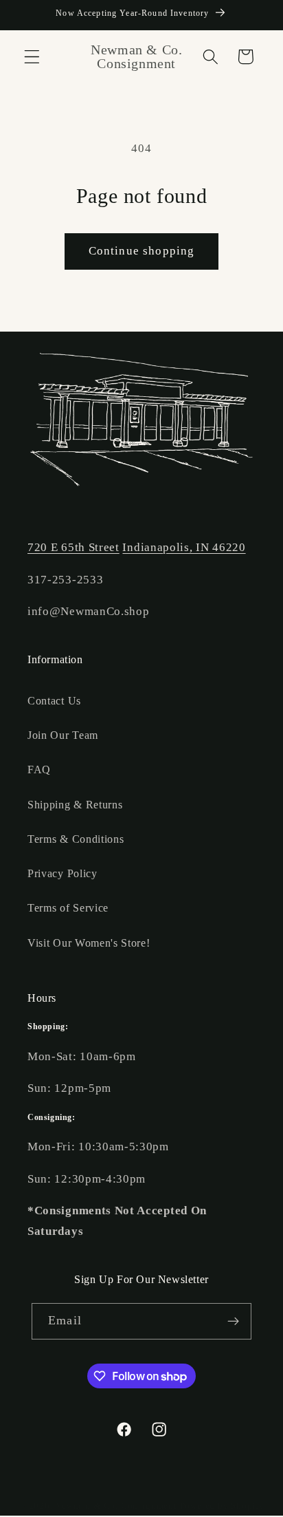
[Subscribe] (233, 1321)
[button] (31, 56)
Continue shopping (142, 250)
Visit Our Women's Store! (88, 943)
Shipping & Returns (74, 804)
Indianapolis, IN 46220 (183, 547)
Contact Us (54, 701)
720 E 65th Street (73, 547)
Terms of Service (68, 908)
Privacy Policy (62, 873)
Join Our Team (62, 735)
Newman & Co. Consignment (116, 1506)
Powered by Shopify (222, 1506)
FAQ (39, 769)
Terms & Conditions (75, 839)
